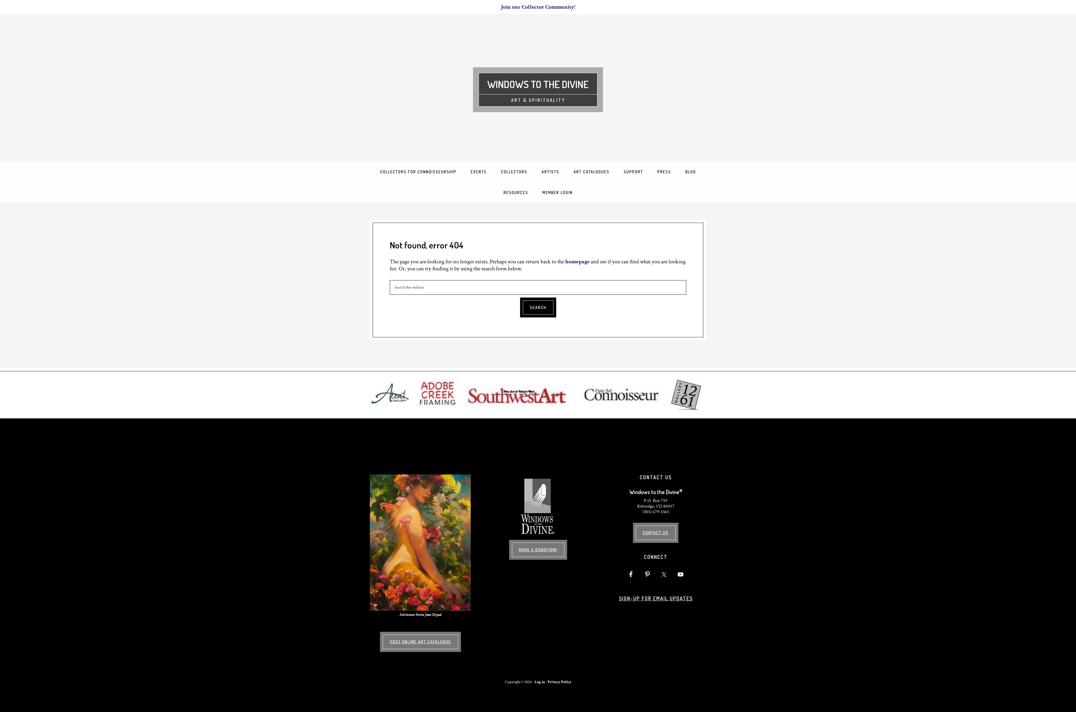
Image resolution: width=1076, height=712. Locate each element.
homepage (577, 261)
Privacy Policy (559, 682)
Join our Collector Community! (538, 7)
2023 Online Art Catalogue (420, 641)
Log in (540, 682)
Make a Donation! (538, 549)
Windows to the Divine (538, 84)
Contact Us (656, 532)
